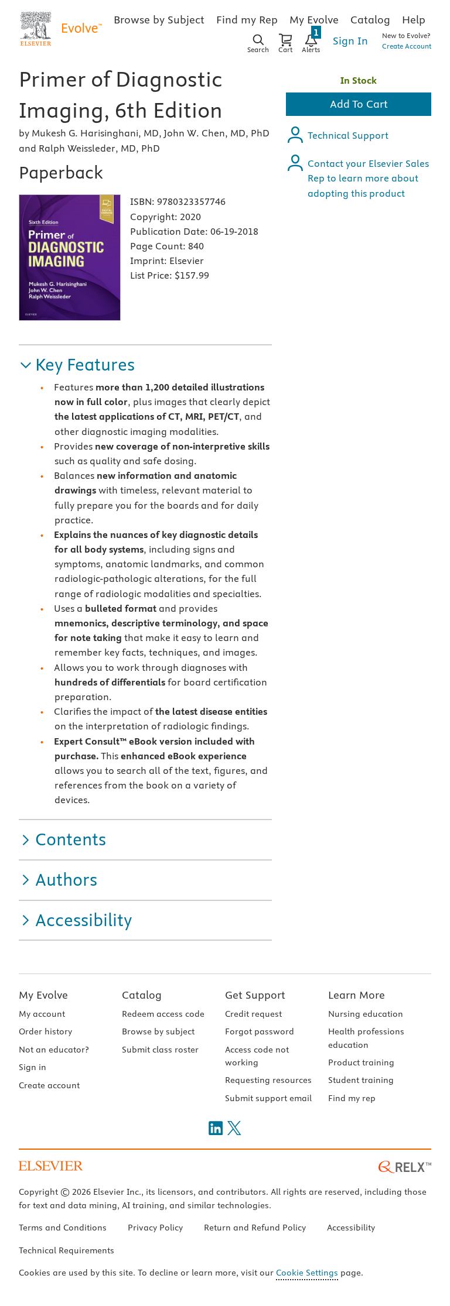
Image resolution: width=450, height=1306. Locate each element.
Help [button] (413, 19)
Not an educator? (53, 1049)
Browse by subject (158, 1031)
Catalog (142, 995)
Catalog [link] (370, 19)
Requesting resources (268, 1080)
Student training (361, 1080)
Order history (45, 1031)
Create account (49, 1085)
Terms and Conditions (63, 1227)
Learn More (356, 995)
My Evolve (43, 995)
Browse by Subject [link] (159, 19)
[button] (77, 365)
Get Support (255, 995)
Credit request (253, 1014)
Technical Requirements (66, 1250)
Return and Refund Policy (255, 1227)
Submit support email (268, 1098)
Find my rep (352, 1098)
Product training (361, 1062)
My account (42, 1014)
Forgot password (259, 1031)
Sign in (32, 1067)
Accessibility (351, 1227)
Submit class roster (160, 1049)
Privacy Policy (155, 1227)
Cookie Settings (307, 1272)
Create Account (406, 46)
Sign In (350, 40)
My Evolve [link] (314, 19)
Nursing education (365, 1014)
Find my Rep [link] (247, 19)
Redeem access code (163, 1014)
